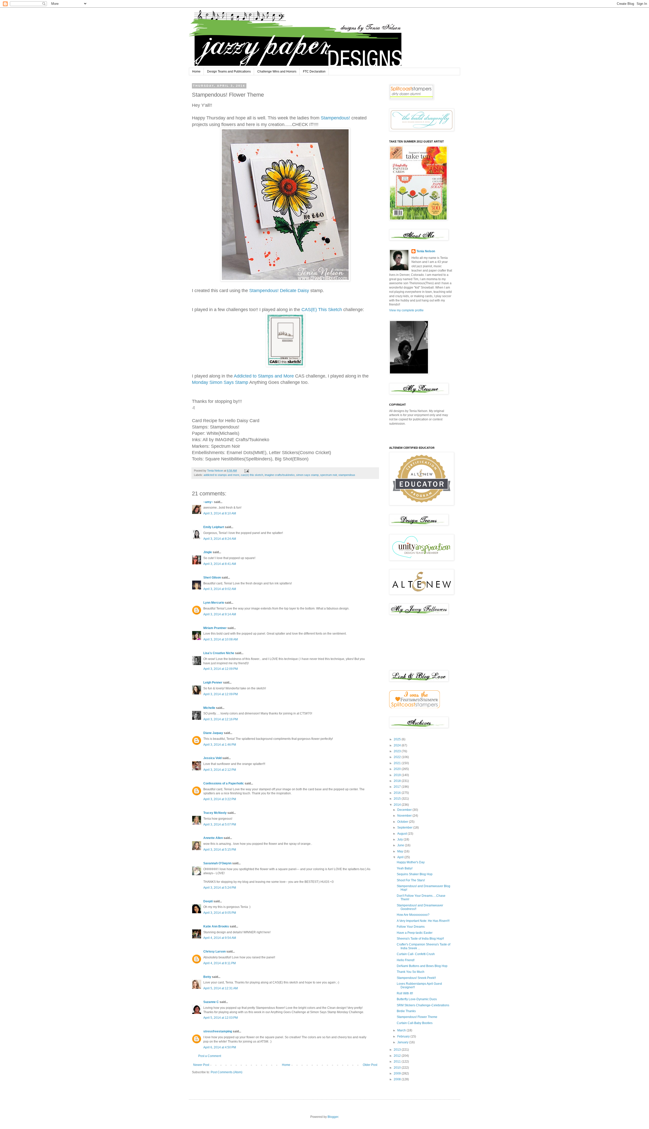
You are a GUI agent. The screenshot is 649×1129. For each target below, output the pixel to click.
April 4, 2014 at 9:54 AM (219, 938)
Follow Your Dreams (411, 926)
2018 (398, 781)
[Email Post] (246, 470)
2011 (398, 1061)
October (403, 821)
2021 (398, 763)
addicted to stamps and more (221, 474)
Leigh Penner (212, 682)
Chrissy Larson (214, 951)
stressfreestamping (217, 1031)
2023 (398, 751)
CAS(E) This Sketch (321, 309)
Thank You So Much (410, 972)
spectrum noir (328, 474)
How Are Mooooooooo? (413, 915)
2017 (398, 786)
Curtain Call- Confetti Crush (416, 954)
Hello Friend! (405, 960)
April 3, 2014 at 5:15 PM (219, 849)
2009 (398, 1073)
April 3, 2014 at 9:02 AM (219, 589)
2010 (398, 1067)
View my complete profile (406, 310)
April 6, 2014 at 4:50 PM (219, 1047)
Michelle (209, 708)
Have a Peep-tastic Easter (414, 933)
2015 (398, 798)
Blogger (333, 1117)
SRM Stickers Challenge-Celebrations (423, 1005)
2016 (398, 793)
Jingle (207, 552)
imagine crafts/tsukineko (280, 474)
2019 (398, 775)
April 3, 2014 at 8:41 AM (219, 564)
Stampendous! (335, 117)
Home (196, 71)
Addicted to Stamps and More (264, 376)
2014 (398, 805)
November (404, 815)
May (400, 851)
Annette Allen (213, 838)
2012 (398, 1056)
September (405, 827)
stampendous (346, 474)
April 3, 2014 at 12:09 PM (220, 669)
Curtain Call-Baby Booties (414, 1023)
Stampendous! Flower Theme (417, 1017)
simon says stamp (307, 474)
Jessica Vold (212, 758)
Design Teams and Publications (229, 71)
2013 (398, 1049)
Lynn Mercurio (213, 602)
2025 (398, 739)
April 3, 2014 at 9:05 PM (219, 913)
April (400, 857)
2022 (398, 757)
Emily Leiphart (213, 527)
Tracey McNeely (215, 813)
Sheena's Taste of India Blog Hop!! (420, 938)
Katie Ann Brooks (216, 926)
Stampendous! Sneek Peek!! (416, 978)
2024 (398, 745)
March (402, 1030)
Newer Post (201, 1065)
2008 (398, 1079)
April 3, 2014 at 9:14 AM (219, 614)
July (400, 839)
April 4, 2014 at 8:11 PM (219, 963)
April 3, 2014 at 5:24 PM (219, 887)
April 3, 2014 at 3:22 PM (219, 799)
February (403, 1036)
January (403, 1042)
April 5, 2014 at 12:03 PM (220, 1017)
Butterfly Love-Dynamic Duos (417, 999)
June (401, 845)
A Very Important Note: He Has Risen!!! (423, 921)
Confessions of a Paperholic (223, 783)
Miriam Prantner (215, 628)
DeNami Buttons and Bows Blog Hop (422, 966)
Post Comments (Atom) (226, 1072)
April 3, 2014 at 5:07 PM (219, 824)
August (402, 833)
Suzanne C (211, 1002)
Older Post (370, 1065)
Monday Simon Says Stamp (220, 382)
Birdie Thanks (406, 1011)
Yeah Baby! (404, 868)
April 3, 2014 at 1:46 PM (219, 744)
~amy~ (208, 502)
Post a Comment (209, 1056)
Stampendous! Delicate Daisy (279, 290)
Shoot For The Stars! (411, 880)
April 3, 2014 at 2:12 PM (219, 770)
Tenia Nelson (426, 251)
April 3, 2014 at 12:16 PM (220, 719)
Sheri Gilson (212, 577)
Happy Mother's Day (411, 862)
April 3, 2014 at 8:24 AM (219, 539)
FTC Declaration (314, 71)
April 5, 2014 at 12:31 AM (220, 988)
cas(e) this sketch (252, 474)
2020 (398, 769)
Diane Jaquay (213, 733)
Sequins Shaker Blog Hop (414, 874)
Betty (207, 977)
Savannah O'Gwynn (217, 863)
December (404, 810)
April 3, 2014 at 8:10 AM (219, 513)
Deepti (208, 901)
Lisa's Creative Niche (218, 653)
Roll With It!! (405, 993)
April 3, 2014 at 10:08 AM (220, 639)
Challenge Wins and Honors (276, 71)
